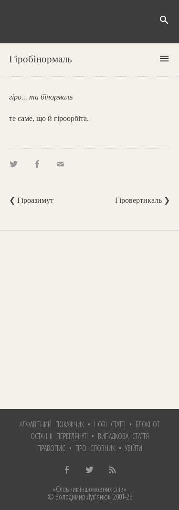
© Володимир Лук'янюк (78, 496)
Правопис (51, 448)
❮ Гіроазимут (31, 200)
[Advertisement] (89, 319)
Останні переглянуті (59, 436)
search (164, 20)
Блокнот (147, 424)
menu (164, 58)
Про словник (95, 448)
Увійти (133, 448)
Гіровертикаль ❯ (142, 200)
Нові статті (110, 424)
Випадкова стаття (123, 436)
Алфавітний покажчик (52, 424)
